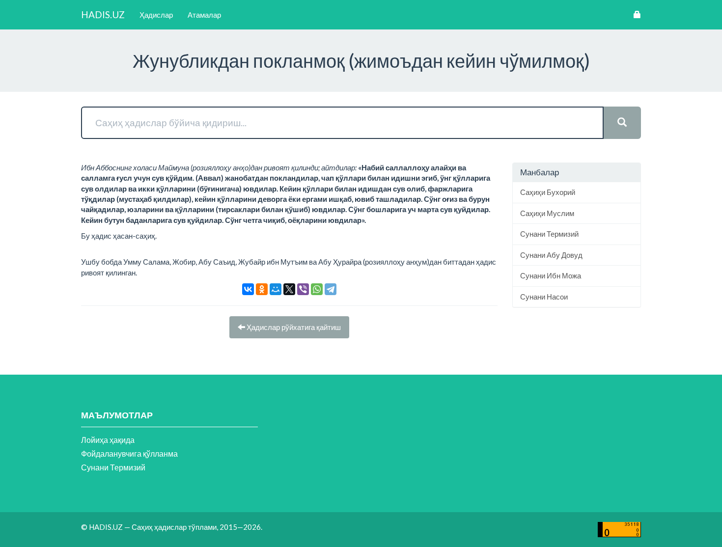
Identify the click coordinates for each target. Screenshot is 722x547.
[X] (289, 289)
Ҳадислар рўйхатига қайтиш (293, 327)
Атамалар (204, 14)
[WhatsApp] (317, 289)
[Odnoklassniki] (262, 289)
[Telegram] (330, 289)
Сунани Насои (544, 296)
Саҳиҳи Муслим (547, 213)
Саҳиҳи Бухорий (547, 192)
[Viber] (303, 289)
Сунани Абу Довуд (551, 254)
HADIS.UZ (103, 14)
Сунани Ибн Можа (550, 275)
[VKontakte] (248, 289)
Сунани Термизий (549, 233)
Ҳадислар (156, 14)
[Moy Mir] (275, 289)
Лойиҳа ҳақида (108, 439)
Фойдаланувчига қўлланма (129, 453)
